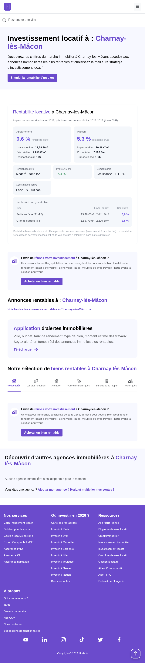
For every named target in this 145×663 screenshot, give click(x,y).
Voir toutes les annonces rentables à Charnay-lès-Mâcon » (49, 309)
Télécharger (23, 349)
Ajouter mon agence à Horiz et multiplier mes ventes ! (76, 489)
